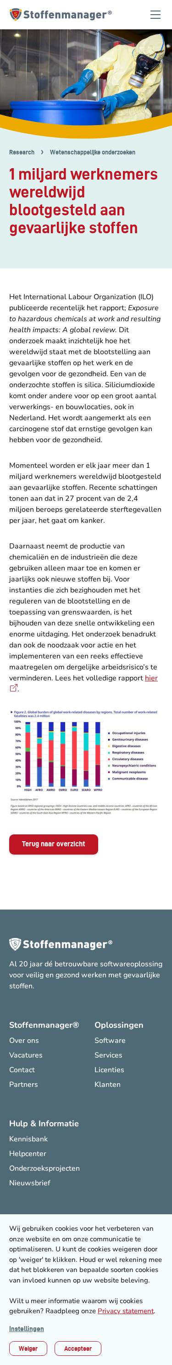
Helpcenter (27, 1154)
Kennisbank (28, 1139)
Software (110, 1041)
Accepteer (78, 1348)
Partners (23, 1085)
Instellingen (26, 1328)
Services (108, 1055)
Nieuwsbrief (29, 1183)
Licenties (109, 1070)
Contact (22, 1070)
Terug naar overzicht (53, 844)
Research (21, 152)
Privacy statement (126, 1311)
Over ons (24, 1041)
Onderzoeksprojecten (44, 1168)
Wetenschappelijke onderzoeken (92, 152)
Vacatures (26, 1055)
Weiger (28, 1348)
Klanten (107, 1085)
